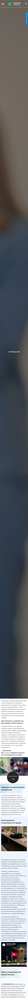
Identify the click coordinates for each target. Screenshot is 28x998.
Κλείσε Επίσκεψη (27, 18)
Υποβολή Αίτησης (13, 775)
